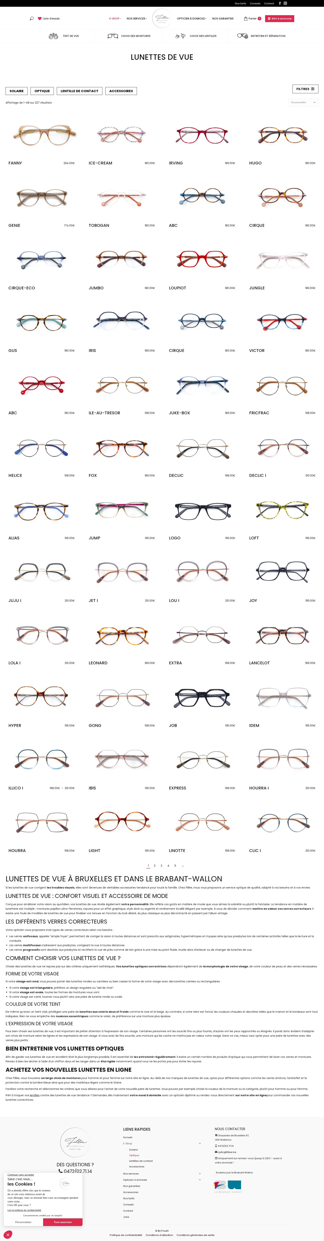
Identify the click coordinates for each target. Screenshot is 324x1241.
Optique (42, 91)
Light (94, 850)
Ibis (92, 788)
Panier (254, 18)
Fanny (15, 163)
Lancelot (259, 663)
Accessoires (121, 91)
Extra (175, 663)
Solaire (17, 91)
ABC (173, 225)
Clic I (255, 850)
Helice (15, 475)
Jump (94, 538)
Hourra (17, 850)
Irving (176, 163)
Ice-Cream (100, 163)
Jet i (93, 600)
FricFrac (259, 413)
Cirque (257, 225)
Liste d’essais (51, 18)
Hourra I (259, 788)
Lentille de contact (79, 91)
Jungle (257, 288)
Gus (12, 350)
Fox (93, 475)
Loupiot (177, 288)
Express (177, 788)
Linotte (177, 850)
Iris (92, 350)
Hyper (14, 725)
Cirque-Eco (21, 288)
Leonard (98, 663)
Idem (254, 725)
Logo (174, 538)
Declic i (257, 475)
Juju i (14, 600)
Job (173, 725)
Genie (14, 225)
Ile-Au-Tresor (104, 413)
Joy (253, 600)
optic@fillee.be (227, 1152)
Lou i (174, 600)
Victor (257, 350)
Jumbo (96, 288)
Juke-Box (179, 413)
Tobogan (99, 225)
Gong (95, 725)
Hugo (255, 163)
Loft (254, 538)
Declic (176, 475)
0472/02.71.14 (77, 1171)
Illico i (15, 788)
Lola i (14, 663)
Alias (14, 538)
